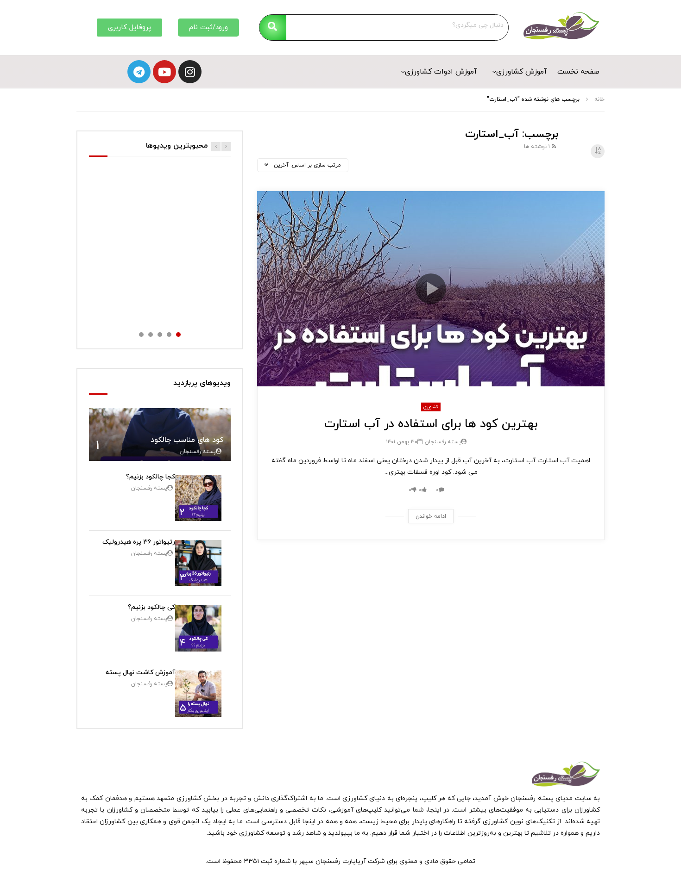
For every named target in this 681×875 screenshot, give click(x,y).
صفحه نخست (578, 72)
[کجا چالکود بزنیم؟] (198, 498)
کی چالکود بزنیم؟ (151, 607)
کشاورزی (430, 406)
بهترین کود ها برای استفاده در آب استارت (430, 424)
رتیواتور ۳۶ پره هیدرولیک (138, 542)
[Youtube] (164, 71)
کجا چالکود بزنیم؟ (150, 476)
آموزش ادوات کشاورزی (441, 72)
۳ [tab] (160, 334)
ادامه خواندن (431, 516)
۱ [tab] (178, 334)
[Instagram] (190, 71)
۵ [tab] (141, 334)
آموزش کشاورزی (521, 72)
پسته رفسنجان (443, 442)
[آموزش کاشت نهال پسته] (198, 693)
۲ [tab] (169, 334)
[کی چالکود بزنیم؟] (198, 628)
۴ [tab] (150, 334)
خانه (599, 99)
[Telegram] (139, 71)
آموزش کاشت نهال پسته (140, 672)
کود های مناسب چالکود (187, 440)
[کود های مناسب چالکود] (160, 434)
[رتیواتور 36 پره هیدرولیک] (198, 563)
